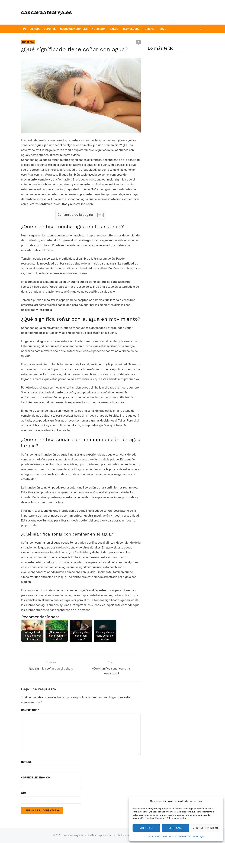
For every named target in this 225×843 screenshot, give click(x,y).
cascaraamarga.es (46, 12)
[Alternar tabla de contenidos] (99, 215)
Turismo (148, 29)
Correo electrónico (35, 777)
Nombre (26, 762)
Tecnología (131, 29)
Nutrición (98, 29)
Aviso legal (198, 836)
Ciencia (35, 29)
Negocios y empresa (74, 29)
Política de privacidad (180, 836)
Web (24, 793)
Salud (114, 29)
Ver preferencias (205, 828)
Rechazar (175, 828)
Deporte (50, 29)
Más (161, 29)
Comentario (30, 710)
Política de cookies (158, 836)
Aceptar (146, 828)
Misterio (28, 42)
